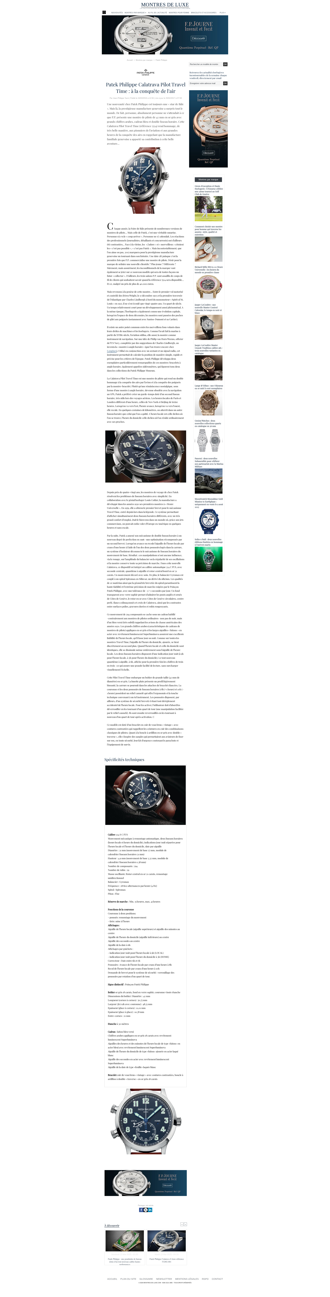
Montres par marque (144, 60)
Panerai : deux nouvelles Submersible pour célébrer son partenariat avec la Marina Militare (209, 462)
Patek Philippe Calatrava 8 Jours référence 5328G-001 (167, 1260)
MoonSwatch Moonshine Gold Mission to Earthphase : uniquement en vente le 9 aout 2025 (209, 502)
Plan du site (128, 1279)
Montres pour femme (179, 13)
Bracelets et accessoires (203, 13)
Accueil (130, 60)
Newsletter (164, 1279)
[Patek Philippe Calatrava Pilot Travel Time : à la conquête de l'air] (145, 148)
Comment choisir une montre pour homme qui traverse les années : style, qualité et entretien (208, 230)
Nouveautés (117, 13)
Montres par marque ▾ (135, 13)
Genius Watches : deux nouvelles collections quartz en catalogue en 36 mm (208, 423)
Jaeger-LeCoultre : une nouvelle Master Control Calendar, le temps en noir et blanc (208, 308)
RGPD (205, 1279)
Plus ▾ (222, 13)
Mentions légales (187, 1279)
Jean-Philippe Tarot (121, 98)
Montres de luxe (165, 4)
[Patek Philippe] (145, 71)
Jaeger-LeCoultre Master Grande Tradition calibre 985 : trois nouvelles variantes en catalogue (208, 349)
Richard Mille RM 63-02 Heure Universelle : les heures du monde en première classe (209, 270)
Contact (217, 1279)
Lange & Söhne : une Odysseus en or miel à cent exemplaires (209, 387)
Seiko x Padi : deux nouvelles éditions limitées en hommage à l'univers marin (209, 542)
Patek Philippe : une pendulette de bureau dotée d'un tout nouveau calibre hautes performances (125, 1261)
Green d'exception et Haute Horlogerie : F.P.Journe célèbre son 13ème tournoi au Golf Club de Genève (209, 190)
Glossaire (146, 1279)
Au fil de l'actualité (157, 13)
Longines (112, 350)
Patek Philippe (161, 60)
